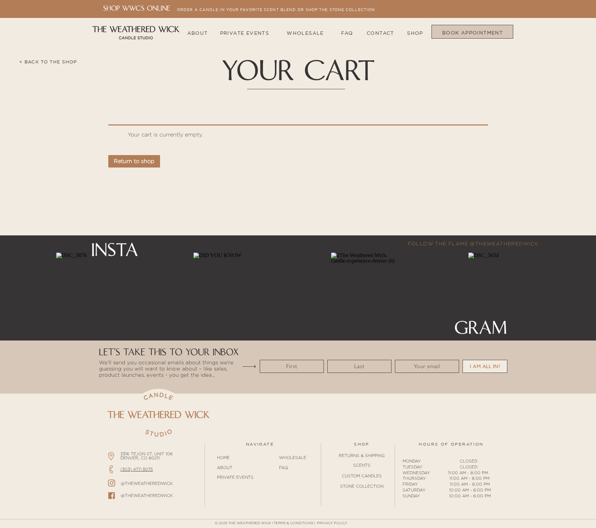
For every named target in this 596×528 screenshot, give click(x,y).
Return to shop (134, 161)
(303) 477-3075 (136, 469)
